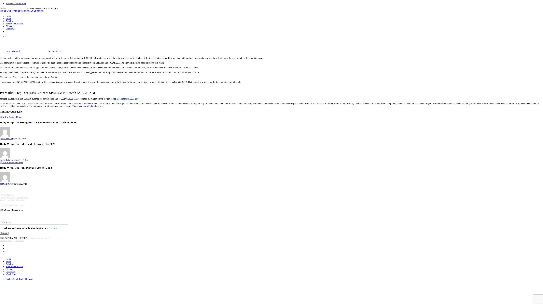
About (8, 261)
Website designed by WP (39, 238)
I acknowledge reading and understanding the (30, 228)
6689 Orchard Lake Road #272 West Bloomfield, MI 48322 (14, 197)
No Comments (54, 51)
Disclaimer (19, 240)
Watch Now (11, 274)
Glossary (10, 269)
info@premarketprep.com (12, 205)
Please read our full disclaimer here (88, 106)
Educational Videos (14, 266)
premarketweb (13, 51)
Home (8, 259)
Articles (9, 264)
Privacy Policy (6, 240)
